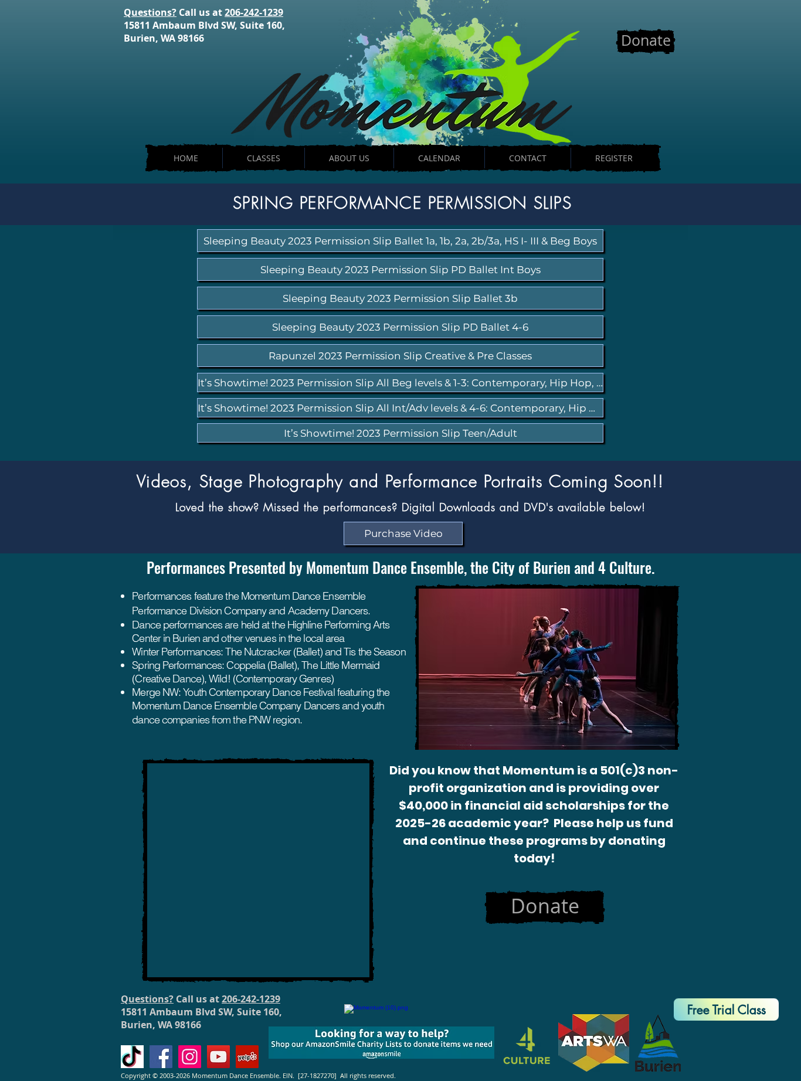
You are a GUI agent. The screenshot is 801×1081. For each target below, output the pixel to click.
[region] (722, 996)
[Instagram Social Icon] (189, 1056)
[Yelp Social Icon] (247, 1056)
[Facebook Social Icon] (161, 1056)
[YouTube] (218, 1056)
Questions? (150, 12)
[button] (403, 533)
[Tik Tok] (132, 1056)
